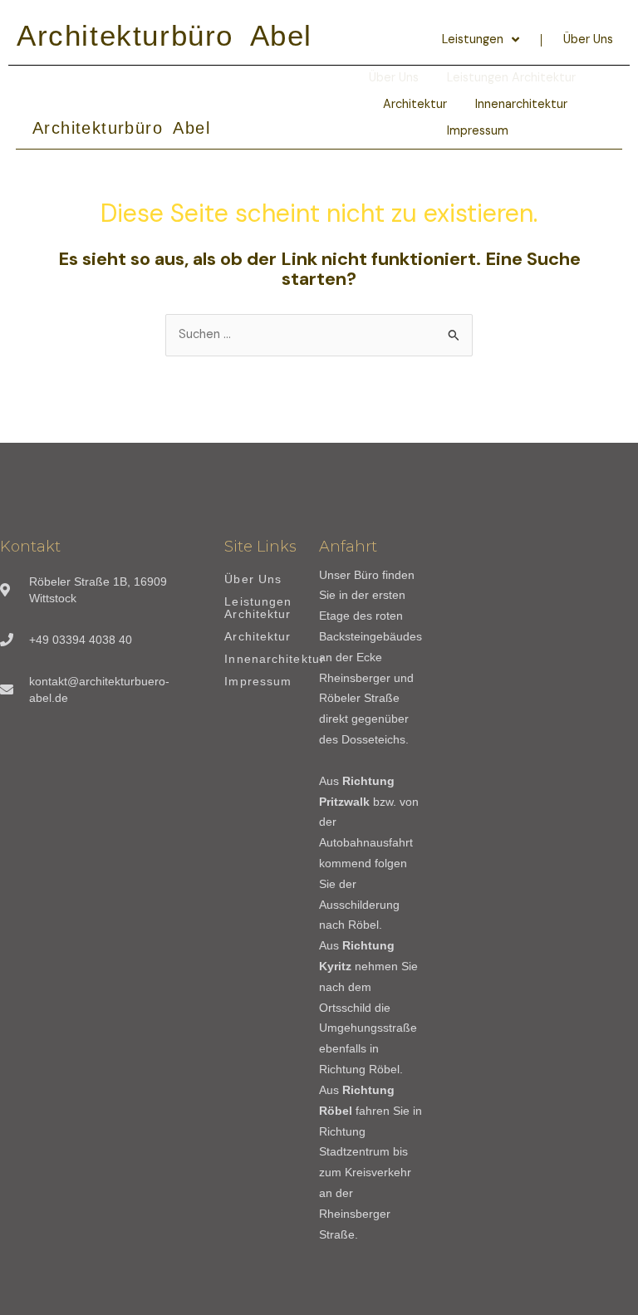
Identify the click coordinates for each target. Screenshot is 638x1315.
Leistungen (472, 39)
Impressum (477, 131)
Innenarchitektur (521, 104)
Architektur (415, 104)
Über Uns (588, 39)
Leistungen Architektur (258, 608)
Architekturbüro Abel (164, 35)
